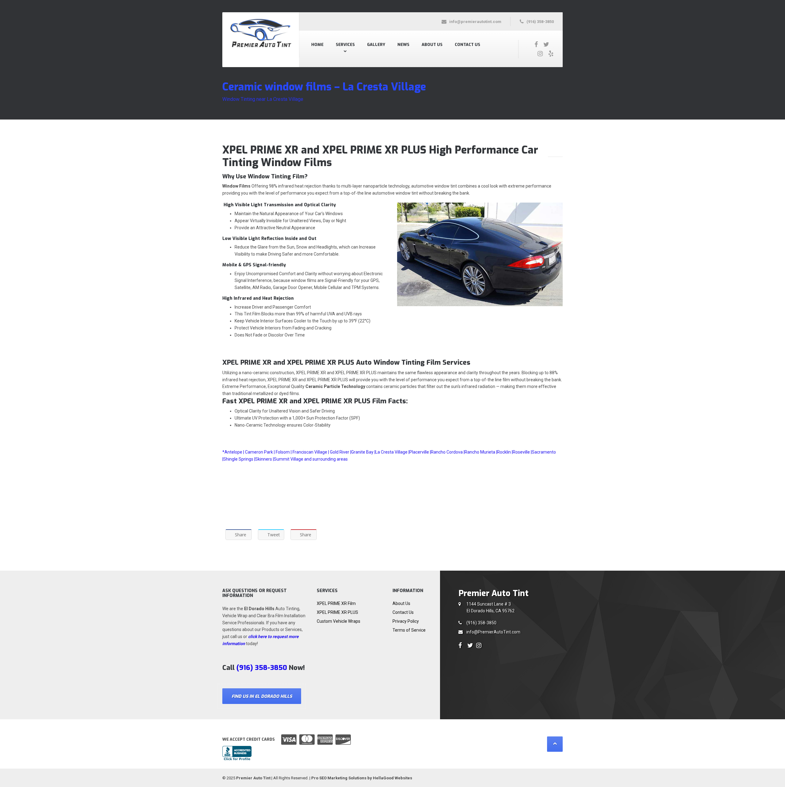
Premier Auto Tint (253, 778)
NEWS (403, 44)
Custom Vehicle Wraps (338, 621)
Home (317, 44)
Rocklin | (505, 452)
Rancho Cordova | (448, 452)
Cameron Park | (260, 452)
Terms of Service (409, 630)
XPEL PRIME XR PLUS (337, 612)
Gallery (376, 44)
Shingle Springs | (239, 459)
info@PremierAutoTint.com (493, 631)
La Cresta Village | (392, 452)
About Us (432, 44)
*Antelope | (233, 452)
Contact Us (467, 44)
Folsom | (284, 452)
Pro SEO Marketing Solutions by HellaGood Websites (361, 778)
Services (345, 44)
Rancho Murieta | (481, 452)
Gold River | (340, 452)
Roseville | (522, 452)
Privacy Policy (405, 621)
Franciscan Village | (311, 452)
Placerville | (420, 452)
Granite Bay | (363, 452)
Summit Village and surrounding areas (311, 459)
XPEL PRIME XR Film (336, 603)
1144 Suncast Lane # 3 (490, 608)
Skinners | (264, 459)
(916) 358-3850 (481, 622)
